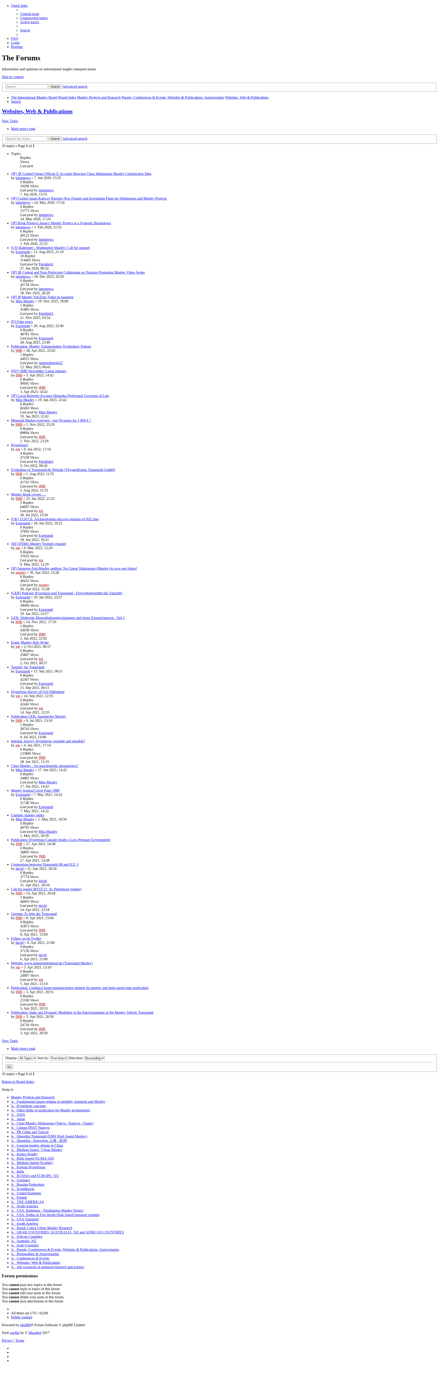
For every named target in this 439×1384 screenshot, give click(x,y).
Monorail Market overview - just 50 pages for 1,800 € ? (51, 420)
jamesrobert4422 (51, 363)
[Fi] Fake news (22, 322)
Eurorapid (23, 252)
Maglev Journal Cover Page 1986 (35, 790)
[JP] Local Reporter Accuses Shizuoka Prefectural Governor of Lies (60, 396)
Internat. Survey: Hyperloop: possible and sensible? (48, 741)
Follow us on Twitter (26, 938)
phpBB (25, 1325)
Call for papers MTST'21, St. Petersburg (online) (46, 889)
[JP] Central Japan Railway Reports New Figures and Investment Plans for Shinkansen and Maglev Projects (89, 198)
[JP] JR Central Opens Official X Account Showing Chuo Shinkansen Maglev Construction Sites (81, 174)
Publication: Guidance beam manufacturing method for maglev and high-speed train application (79, 988)
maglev (21, 572)
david (20, 869)
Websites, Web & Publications (37, 111)
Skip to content (13, 77)
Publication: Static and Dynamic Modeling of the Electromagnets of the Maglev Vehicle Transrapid (82, 1012)
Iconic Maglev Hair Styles (30, 642)
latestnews (23, 178)
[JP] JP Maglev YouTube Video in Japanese (42, 297)
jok (18, 449)
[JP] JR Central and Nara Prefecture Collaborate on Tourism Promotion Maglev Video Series (78, 272)
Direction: (76, 1058)
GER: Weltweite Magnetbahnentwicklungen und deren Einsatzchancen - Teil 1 (68, 618)
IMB (19, 350)
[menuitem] (29, 14)
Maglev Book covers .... (28, 494)
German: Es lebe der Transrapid (34, 914)
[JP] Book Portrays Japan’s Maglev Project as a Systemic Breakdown (61, 223)
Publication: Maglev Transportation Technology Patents (51, 346)
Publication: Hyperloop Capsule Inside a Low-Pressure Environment (60, 840)
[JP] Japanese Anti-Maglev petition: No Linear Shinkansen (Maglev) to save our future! (74, 568)
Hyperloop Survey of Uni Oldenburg (37, 692)
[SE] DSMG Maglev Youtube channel (38, 544)
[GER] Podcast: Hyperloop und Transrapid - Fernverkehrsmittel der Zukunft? (67, 593)
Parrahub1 (46, 264)
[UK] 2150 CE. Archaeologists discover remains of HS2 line (55, 519)
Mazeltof (35, 1333)
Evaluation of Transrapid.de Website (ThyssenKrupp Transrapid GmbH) (63, 470)
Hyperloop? (19, 445)
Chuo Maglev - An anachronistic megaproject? (44, 766)
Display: (12, 1058)
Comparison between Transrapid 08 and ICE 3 (44, 864)
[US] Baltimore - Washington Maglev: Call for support (50, 248)
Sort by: (43, 1058)
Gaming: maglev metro (27, 815)
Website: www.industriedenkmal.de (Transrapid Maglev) (52, 963)
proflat (14, 1333)
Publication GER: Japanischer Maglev (38, 716)
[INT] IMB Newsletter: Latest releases (38, 371)
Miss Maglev (25, 301)
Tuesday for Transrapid (27, 667)
